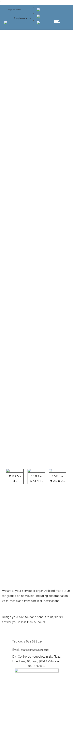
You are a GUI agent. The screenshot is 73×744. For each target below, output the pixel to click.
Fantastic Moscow (61, 478)
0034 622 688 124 (30, 641)
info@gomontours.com (35, 649)
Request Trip (10, 627)
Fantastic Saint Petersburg (41, 481)
